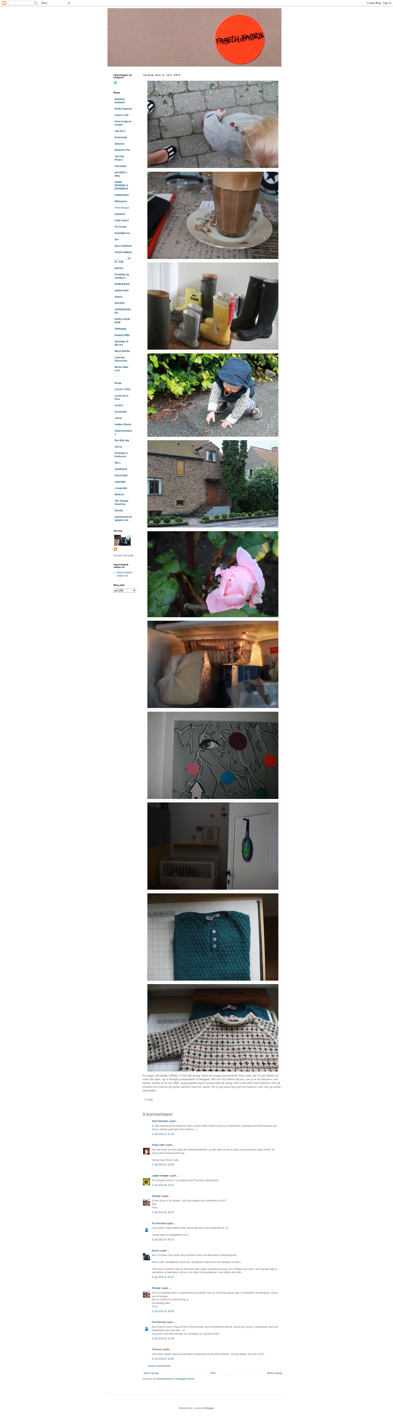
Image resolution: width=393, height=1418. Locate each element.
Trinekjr (156, 1196)
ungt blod (120, 481)
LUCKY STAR (122, 389)
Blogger (209, 1408)
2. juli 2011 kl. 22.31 (163, 1185)
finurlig (119, 510)
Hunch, (119, 296)
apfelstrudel (122, 290)
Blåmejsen (121, 201)
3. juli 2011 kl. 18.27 (163, 1277)
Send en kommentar (159, 1366)
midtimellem (122, 195)
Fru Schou (120, 226)
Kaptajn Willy (122, 335)
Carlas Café (122, 115)
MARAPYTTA (122, 150)
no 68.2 (119, 405)
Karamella (121, 411)
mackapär (120, 166)
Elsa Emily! (121, 475)
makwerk (120, 214)
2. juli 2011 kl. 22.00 (163, 1164)
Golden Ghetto (123, 424)
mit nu (118, 446)
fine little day (122, 440)
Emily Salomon (123, 108)
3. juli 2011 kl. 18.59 (163, 1311)
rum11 (118, 418)
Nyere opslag (151, 1373)
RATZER (119, 303)
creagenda (121, 488)
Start (213, 1373)
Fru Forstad (158, 1223)
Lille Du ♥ (120, 131)
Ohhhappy (120, 328)
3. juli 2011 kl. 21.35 (163, 1338)
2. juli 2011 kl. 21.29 (163, 1134)
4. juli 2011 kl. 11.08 (163, 1358)
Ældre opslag (274, 1373)
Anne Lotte (158, 1144)
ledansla (119, 143)
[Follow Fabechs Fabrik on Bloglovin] (115, 83)
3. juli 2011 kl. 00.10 (163, 1239)
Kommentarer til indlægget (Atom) (175, 1378)
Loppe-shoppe (160, 1175)
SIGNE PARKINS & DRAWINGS (121, 185)
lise (117, 239)
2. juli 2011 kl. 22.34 (163, 1212)
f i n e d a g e (122, 207)
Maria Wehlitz (122, 351)
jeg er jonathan (123, 245)
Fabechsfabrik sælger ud (124, 574)
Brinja (118, 383)
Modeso (119, 494)
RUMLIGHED (122, 284)
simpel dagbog (123, 252)
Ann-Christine (160, 1121)
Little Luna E (122, 220)
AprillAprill (121, 469)
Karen (155, 1250)
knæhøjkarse (122, 233)
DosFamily (121, 137)
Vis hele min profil (123, 555)
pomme (119, 268)
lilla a (118, 462)
